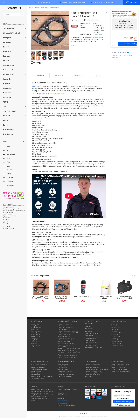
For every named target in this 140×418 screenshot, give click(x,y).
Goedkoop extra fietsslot (92, 344)
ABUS (8, 147)
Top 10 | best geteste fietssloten (120, 371)
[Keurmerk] (13, 195)
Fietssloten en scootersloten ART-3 (68, 331)
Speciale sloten (8, 65)
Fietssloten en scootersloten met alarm (96, 369)
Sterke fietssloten (63, 364)
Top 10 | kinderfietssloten (119, 369)
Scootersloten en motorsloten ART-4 (68, 333)
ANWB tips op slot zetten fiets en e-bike (69, 348)
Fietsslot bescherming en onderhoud (41, 376)
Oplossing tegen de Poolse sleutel (67, 355)
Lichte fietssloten (62, 367)
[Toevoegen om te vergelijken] (106, 13)
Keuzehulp (6, 116)
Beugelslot (7, 42)
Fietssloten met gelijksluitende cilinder (96, 373)
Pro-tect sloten (115, 327)
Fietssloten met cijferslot (92, 367)
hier (98, 265)
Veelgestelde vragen (9, 207)
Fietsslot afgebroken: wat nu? (66, 338)
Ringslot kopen (35, 329)
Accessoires (7, 97)
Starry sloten (115, 331)
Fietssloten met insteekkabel (93, 371)
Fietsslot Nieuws (8, 129)
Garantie (5, 221)
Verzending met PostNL (44, 2)
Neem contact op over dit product (123, 55)
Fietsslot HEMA (115, 336)
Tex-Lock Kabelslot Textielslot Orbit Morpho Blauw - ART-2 (82, 299)
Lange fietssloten (62, 366)
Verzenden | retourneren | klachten (14, 210)
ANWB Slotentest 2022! (56, 94)
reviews (105, 416)
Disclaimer (6, 219)
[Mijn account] (4, 2)
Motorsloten (88, 331)
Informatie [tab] (40, 75)
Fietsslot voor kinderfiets (92, 333)
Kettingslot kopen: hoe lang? (66, 374)
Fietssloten (88, 326)
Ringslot (6, 47)
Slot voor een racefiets (91, 342)
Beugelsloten (34, 340)
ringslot (38, 118)
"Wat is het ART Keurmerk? (65, 347)
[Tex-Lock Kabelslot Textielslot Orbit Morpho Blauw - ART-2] (83, 287)
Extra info (6, 120)
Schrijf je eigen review (91, 20)
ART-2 (95, 113)
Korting (5, 125)
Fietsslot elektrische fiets (92, 337)
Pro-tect (9, 170)
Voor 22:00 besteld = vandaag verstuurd (73, 2)
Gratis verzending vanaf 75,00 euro (103, 2)
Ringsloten (34, 343)
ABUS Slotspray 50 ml (103, 296)
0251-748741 (6, 226)
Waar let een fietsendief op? (66, 343)
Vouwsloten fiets (35, 345)
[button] (25, 28)
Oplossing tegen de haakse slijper (67, 357)
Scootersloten (89, 330)
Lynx (8, 166)
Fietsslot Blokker (116, 340)
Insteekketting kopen (37, 331)
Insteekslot (7, 51)
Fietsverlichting (35, 374)
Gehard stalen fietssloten (65, 371)
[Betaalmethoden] (87, 390)
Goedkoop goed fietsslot (65, 376)
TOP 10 (5, 102)
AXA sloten (114, 324)
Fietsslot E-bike (8, 134)
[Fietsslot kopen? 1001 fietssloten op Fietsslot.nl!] (13, 8)
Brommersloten (89, 328)
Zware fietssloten (63, 369)
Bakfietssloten (89, 335)
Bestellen (41, 305)
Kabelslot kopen (35, 333)
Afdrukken (116, 57)
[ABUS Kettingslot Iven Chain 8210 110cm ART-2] (41, 287)
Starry (9, 174)
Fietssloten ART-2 (63, 329)
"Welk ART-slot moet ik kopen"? (67, 345)
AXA (8, 151)
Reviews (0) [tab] (78, 75)
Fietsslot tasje (34, 373)
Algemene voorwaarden (10, 216)
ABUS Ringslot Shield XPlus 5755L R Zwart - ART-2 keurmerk (62, 298)
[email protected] (63, 400)
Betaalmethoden (8, 212)
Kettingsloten (34, 338)
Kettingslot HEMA (116, 343)
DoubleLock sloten (116, 333)
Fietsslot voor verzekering (65, 327)
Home (31, 7)
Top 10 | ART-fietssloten (118, 367)
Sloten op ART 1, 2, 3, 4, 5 (11, 33)
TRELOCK (10, 181)
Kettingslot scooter (90, 338)
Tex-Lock (10, 177)
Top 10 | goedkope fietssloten (120, 364)
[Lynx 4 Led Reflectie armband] (124, 287)
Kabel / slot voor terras (64, 373)
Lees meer (73, 45)
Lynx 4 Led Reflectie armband (125, 297)
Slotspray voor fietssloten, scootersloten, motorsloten (39, 368)
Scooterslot (7, 79)
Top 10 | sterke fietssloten (119, 366)
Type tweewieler (8, 28)
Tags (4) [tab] (98, 75)
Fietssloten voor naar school (66, 340)
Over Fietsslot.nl (8, 214)
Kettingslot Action (116, 341)
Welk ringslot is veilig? (64, 341)
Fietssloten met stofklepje (92, 364)
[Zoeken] (22, 13)
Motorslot (6, 84)
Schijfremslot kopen (36, 336)
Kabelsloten (34, 341)
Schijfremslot (7, 88)
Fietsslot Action (115, 334)
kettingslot (38, 99)
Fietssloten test (62, 326)
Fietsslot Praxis (115, 338)
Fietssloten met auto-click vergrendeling (92, 375)
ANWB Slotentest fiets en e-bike (67, 350)
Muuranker (7, 93)
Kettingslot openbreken (64, 336)
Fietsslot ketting (89, 340)
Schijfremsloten (35, 347)
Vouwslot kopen (35, 334)
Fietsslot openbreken (64, 334)
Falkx (8, 162)
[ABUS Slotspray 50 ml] (104, 287)
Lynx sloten (114, 329)
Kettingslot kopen (36, 326)
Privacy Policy (7, 217)
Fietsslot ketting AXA (117, 345)
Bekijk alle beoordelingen (123, 402)
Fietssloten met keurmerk (65, 324)
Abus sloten (114, 326)
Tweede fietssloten (36, 371)
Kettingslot (7, 38)
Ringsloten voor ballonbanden (93, 347)
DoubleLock (11, 154)
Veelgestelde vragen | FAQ (11, 209)
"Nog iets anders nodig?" (38, 378)
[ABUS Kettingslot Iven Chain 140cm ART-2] (50, 31)
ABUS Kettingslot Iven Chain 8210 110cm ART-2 (41, 298)
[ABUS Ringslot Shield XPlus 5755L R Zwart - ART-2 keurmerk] (62, 287)
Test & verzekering (9, 111)
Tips (4, 107)
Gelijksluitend (8, 70)
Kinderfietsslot (8, 74)
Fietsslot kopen (35, 324)
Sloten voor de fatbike (91, 345)
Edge (8, 158)
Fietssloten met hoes (91, 366)
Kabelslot (6, 56)
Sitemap (5, 223)
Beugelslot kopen (36, 327)
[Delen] (118, 52)
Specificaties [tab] (59, 75)
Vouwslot (6, 61)
